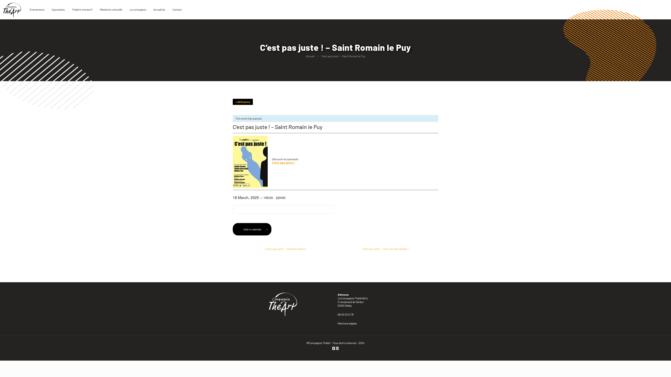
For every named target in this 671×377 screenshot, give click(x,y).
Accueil (310, 56)
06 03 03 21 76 (346, 314)
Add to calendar (252, 229)
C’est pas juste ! (283, 163)
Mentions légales (347, 323)
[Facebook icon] (333, 348)
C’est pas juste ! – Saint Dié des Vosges (386, 248)
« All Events (242, 102)
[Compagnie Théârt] (12, 9)
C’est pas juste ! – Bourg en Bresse (285, 248)
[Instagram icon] (337, 348)
